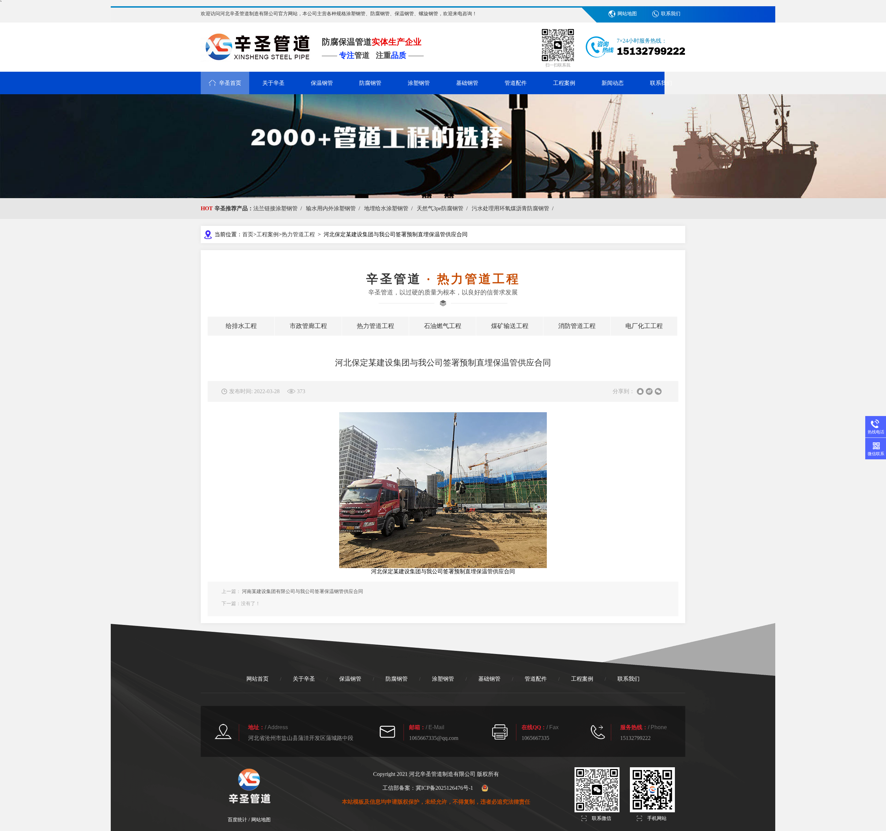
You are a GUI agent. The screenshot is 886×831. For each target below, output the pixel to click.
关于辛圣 (273, 83)
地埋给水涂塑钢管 (389, 208)
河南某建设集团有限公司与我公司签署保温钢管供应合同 (302, 591)
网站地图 (627, 13)
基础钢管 (467, 83)
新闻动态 (613, 83)
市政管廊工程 (308, 325)
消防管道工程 (577, 325)
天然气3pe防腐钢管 (443, 208)
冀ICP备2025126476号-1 (444, 788)
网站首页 (257, 679)
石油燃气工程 (442, 325)
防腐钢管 (370, 83)
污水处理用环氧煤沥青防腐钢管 (514, 208)
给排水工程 (241, 325)
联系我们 (670, 13)
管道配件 (516, 83)
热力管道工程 (298, 234)
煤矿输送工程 (509, 325)
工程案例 (564, 83)
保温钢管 (322, 83)
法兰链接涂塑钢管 (279, 208)
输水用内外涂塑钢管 (334, 208)
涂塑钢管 (419, 83)
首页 (247, 234)
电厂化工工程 (644, 325)
